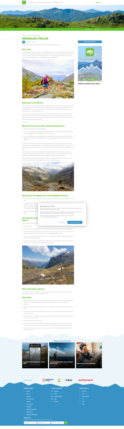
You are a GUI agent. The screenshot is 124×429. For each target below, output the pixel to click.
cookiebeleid (54, 217)
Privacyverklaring (33, 427)
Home (23, 35)
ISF (82, 399)
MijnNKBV (56, 2)
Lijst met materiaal (41, 128)
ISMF (83, 401)
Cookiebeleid (41, 427)
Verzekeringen (40, 2)
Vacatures (28, 396)
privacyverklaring (46, 217)
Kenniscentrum (48, 2)
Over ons (28, 393)
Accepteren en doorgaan (74, 222)
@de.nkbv (56, 391)
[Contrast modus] (101, 2)
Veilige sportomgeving (31, 409)
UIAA (83, 393)
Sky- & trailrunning (81, 83)
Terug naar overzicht (90, 41)
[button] (97, 2)
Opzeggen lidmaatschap (31, 414)
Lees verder (26, 366)
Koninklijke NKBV (58, 396)
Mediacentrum (29, 412)
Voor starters (97, 83)
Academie (28, 401)
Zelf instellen (62, 222)
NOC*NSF (84, 391)
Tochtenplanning (87, 83)
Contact (28, 391)
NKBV (55, 399)
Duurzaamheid (29, 404)
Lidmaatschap (32, 2)
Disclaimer (24, 427)
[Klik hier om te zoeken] (93, 2)
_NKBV (55, 393)
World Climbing (85, 396)
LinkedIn (56, 401)
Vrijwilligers (29, 406)
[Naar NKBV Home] (24, 2)
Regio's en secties (30, 399)
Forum (60, 2)
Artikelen (92, 83)
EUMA (83, 404)
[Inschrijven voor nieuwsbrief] (65, 422)
